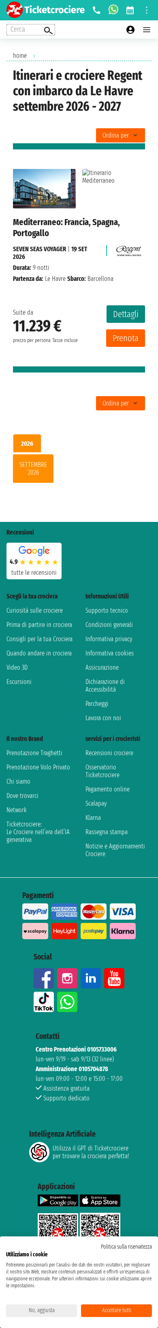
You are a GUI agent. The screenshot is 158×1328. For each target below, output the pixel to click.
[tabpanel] (79, 470)
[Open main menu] (147, 30)
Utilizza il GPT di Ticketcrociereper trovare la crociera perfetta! (91, 1152)
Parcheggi (97, 704)
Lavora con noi (103, 718)
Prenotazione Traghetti (34, 753)
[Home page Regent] (127, 249)
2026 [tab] (27, 443)
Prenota (126, 338)
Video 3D (17, 667)
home (20, 55)
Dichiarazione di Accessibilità (105, 685)
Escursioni (19, 682)
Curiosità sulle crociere (34, 610)
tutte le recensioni (34, 572)
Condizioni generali (109, 625)
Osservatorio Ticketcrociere (102, 771)
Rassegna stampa (106, 832)
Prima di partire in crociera (39, 625)
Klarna (93, 818)
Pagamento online (107, 789)
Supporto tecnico (106, 610)
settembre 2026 (33, 468)
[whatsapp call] (113, 10)
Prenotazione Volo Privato (38, 767)
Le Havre (55, 279)
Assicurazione (102, 667)
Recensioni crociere (109, 753)
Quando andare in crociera (39, 653)
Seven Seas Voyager (39, 249)
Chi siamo (18, 781)
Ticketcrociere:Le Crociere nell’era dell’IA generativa (38, 832)
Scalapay (96, 803)
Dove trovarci (22, 796)
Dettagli (126, 314)
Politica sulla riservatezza (126, 1246)
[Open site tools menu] (147, 10)
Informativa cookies (109, 653)
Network (16, 810)
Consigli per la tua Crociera (39, 639)
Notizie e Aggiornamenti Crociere (115, 850)
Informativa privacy (108, 639)
